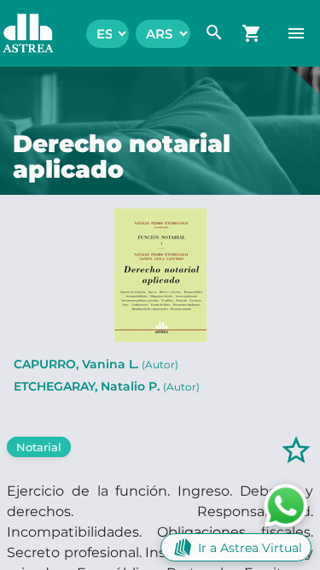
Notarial (38, 447)
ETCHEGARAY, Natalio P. (107, 386)
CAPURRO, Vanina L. (96, 364)
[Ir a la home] (19, 33)
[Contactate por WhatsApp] (285, 505)
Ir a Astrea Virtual (250, 547)
